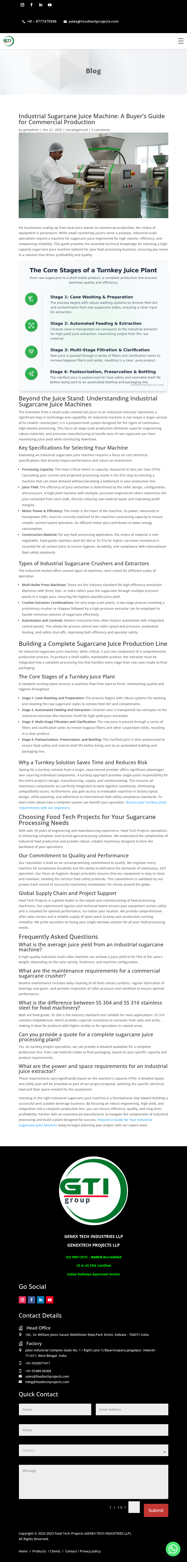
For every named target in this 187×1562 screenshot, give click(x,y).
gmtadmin (31, 130)
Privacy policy (90, 1551)
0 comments (100, 130)
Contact (71, 1551)
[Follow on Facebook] (31, 4)
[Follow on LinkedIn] (40, 4)
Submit (156, 1510)
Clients (55, 1551)
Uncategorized (77, 130)
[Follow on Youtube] (49, 4)
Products (39, 1551)
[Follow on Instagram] (22, 4)
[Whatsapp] (173, 1549)
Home (23, 1551)
